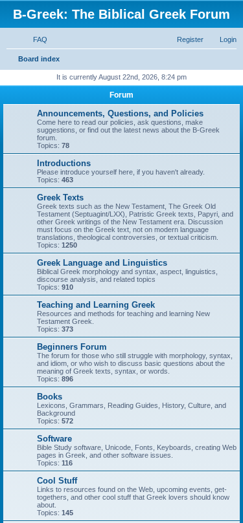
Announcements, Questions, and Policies (120, 113)
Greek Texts (60, 197)
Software (54, 438)
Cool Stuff (57, 481)
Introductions (64, 163)
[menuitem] (34, 39)
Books (49, 396)
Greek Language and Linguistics (102, 263)
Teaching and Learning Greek (96, 305)
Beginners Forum (72, 347)
